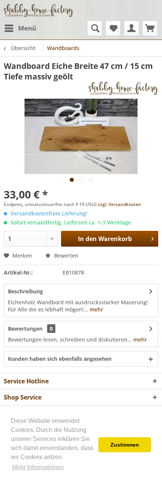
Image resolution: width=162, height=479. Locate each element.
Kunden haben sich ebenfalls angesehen (60, 358)
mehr (95, 309)
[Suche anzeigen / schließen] (94, 28)
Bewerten (65, 255)
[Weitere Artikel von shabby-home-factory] (123, 88)
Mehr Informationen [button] (38, 467)
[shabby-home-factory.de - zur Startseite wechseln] (38, 10)
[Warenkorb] (149, 28)
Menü (27, 28)
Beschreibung (25, 291)
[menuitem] (20, 28)
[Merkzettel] (113, 28)
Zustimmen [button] (124, 445)
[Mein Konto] (131, 28)
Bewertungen (25, 328)
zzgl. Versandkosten (119, 204)
